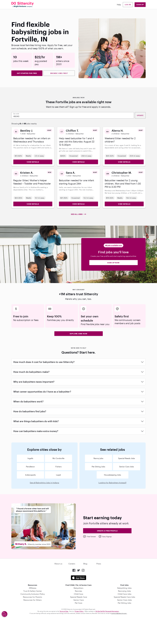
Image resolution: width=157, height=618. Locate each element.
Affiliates (32, 588)
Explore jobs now (78, 334)
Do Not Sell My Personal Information (107, 611)
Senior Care (78, 600)
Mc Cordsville (58, 458)
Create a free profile (107, 531)
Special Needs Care (78, 597)
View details (33, 162)
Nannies (78, 591)
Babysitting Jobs (124, 588)
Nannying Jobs (124, 591)
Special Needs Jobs (126, 458)
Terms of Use (64, 611)
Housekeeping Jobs (112, 475)
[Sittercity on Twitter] (78, 570)
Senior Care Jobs (126, 466)
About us (58, 564)
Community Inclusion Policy (32, 594)
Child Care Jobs (124, 594)
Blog (85, 564)
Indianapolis (30, 475)
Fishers (58, 466)
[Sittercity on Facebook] (74, 570)
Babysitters (78, 588)
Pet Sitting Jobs (98, 466)
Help (119, 4)
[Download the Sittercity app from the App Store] (78, 577)
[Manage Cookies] (4, 614)
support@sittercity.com (119, 613)
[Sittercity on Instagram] (83, 570)
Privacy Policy (79, 611)
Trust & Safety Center (32, 591)
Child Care (78, 594)
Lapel (58, 475)
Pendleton (30, 466)
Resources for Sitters (32, 600)
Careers (71, 564)
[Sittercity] (22, 4)
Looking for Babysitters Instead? (112, 483)
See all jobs (77, 214)
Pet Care (78, 603)
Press (98, 564)
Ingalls (30, 458)
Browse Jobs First (59, 73)
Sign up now (113, 263)
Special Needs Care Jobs (124, 597)
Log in (128, 5)
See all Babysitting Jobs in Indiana (44, 483)
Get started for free (27, 73)
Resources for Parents (32, 597)
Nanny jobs (98, 458)
